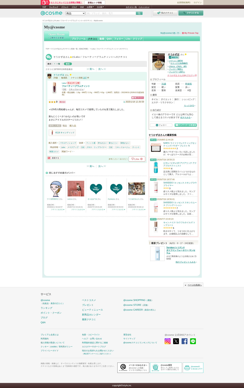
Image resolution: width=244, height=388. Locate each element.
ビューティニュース (92, 309)
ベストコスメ (144, 7)
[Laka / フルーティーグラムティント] (54, 92)
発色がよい (124, 143)
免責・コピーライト (91, 334)
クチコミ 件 (176, 61)
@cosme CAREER (140, 309)
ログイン (198, 2)
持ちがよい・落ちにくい (108, 143)
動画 (102, 38)
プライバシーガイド (50, 350)
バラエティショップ (68, 143)
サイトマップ (129, 338)
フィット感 (90, 143)
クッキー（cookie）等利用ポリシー (57, 346)
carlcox (70, 199)
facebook (184, 341)
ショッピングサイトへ (137, 97)
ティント (136, 147)
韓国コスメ (54, 152)
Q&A (82, 7)
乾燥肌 (188, 84)
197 (85, 78)
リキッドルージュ (76, 89)
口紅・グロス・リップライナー (94, 147)
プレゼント (88, 305)
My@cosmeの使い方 (170, 33)
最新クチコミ (89, 319)
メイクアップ (73, 147)
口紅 (64, 89)
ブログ (74, 7)
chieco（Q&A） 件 (178, 66)
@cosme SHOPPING (138, 300)
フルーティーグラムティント (76, 86)
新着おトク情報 (95, 2)
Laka (64, 83)
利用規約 (45, 338)
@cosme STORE (136, 305)
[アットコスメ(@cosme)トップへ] (51, 14)
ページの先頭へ (195, 285)
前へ (92, 69)
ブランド (65, 7)
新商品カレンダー (91, 314)
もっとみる (189, 105)
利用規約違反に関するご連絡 (95, 342)
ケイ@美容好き (53, 199)
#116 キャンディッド (65, 132)
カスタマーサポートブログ (94, 346)
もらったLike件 (179, 63)
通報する (53, 158)
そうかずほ (58, 75)
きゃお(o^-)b (92, 199)
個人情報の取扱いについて (53, 342)
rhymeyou (112, 199)
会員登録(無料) (183, 2)
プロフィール (79, 38)
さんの (181, 75)
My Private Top (191, 33)
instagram (167, 341)
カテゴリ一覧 (131, 7)
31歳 (164, 84)
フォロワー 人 (177, 72)
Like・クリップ (134, 38)
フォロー (118, 38)
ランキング (53, 7)
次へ (100, 69)
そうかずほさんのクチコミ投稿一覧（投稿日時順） (70, 49)
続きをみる (185, 117)
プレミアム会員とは (50, 334)
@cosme (53, 302)
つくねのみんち (134, 199)
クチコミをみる (57, 209)
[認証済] (173, 57)
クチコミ (92, 38)
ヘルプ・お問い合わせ (92, 338)
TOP (44, 7)
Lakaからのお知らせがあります (73, 83)
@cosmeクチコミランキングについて (140, 342)
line (193, 341)
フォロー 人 (176, 69)
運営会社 (127, 334)
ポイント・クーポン (51, 312)
